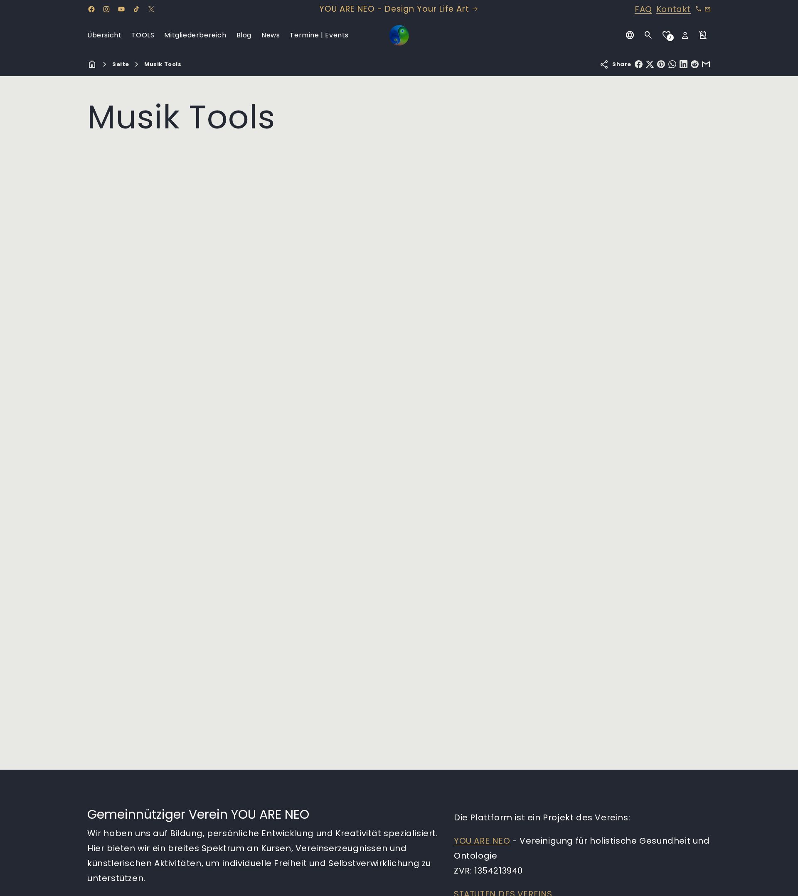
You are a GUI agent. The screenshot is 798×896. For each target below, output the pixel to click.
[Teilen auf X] (650, 64)
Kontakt (673, 9)
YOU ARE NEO (482, 841)
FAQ (643, 9)
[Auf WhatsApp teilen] (672, 64)
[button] (648, 35)
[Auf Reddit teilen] (694, 64)
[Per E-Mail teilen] (706, 64)
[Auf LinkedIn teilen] (683, 64)
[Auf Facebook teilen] (638, 64)
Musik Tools (163, 64)
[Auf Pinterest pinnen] (661, 64)
